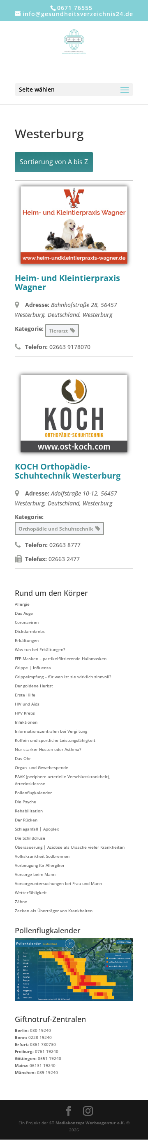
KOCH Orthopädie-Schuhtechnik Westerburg (67, 471)
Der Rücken (26, 820)
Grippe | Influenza (33, 667)
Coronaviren (27, 622)
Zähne (21, 901)
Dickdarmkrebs (30, 631)
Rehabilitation (29, 811)
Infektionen (26, 722)
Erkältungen (27, 640)
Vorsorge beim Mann (35, 874)
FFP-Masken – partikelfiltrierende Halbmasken (60, 658)
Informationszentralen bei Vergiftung (51, 731)
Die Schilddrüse (30, 838)
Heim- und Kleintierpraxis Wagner (67, 282)
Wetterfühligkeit (31, 892)
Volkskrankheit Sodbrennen (42, 856)
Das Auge (24, 613)
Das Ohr (23, 758)
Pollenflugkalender (33, 792)
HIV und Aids (27, 704)
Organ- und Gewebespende (41, 767)
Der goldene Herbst (34, 686)
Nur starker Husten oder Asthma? (48, 749)
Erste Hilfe (25, 695)
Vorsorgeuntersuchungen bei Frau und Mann (58, 883)
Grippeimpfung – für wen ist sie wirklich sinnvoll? (63, 677)
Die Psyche (25, 802)
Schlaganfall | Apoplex (37, 829)
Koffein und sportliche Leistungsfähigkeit (55, 740)
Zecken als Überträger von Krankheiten (53, 910)
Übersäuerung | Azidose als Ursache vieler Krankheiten (70, 847)
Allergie (22, 604)
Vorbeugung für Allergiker (40, 865)
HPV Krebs (25, 713)
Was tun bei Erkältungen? (40, 649)
